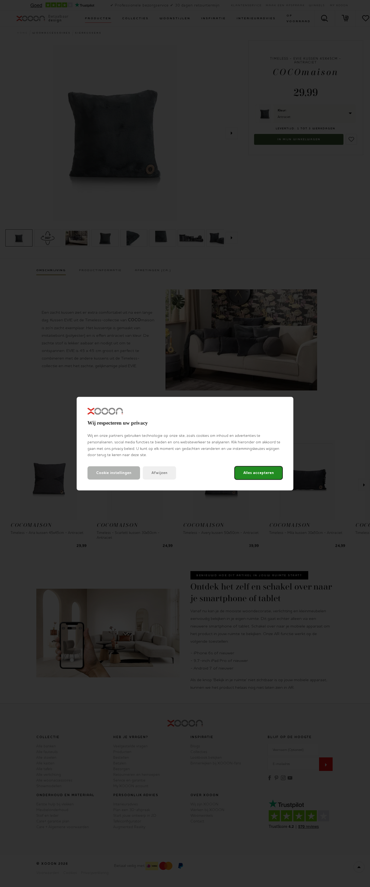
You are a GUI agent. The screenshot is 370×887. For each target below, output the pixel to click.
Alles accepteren (258, 472)
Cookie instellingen (113, 472)
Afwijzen (159, 472)
